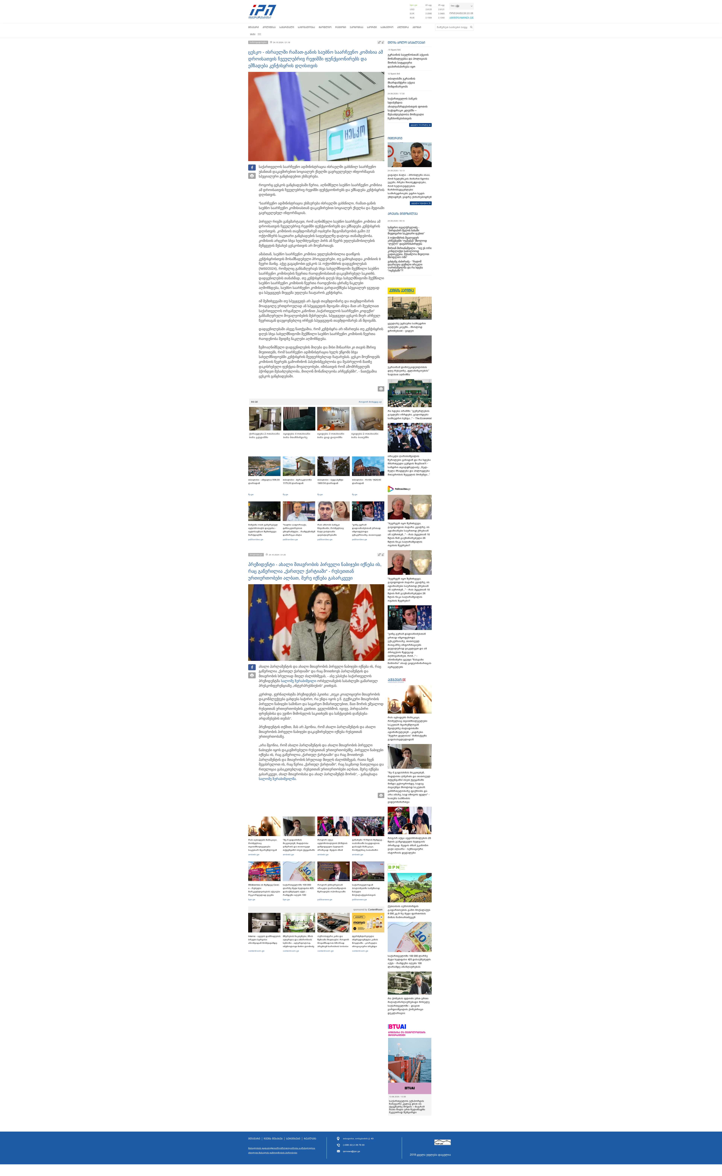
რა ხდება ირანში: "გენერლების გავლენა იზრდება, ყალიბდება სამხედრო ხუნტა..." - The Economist (410, 415)
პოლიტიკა (269, 27)
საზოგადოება (306, 27)
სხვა (252, 34)
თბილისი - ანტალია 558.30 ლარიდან (264, 481)
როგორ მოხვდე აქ (370, 402)
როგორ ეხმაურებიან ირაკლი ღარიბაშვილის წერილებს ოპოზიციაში (331, 888)
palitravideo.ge (255, 539)
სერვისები (293, 1138)
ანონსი (417, 27)
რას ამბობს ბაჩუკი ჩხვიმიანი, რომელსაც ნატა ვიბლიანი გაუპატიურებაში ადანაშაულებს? (330, 531)
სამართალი (286, 27)
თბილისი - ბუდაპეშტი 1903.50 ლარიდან (330, 481)
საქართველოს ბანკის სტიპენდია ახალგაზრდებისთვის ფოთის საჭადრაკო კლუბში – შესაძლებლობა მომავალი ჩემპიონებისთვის (408, 108)
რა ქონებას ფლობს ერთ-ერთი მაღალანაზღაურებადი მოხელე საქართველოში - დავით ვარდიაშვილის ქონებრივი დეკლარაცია (409, 1006)
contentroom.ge (256, 951)
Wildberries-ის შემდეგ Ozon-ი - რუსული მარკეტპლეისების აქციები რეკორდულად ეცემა (264, 890)
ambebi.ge (253, 854)
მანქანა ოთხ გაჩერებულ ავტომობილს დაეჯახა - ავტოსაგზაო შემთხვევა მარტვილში (263, 529)
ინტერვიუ (395, 138)
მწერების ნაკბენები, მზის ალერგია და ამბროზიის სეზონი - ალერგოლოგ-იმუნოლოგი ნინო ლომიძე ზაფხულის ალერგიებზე (298, 943)
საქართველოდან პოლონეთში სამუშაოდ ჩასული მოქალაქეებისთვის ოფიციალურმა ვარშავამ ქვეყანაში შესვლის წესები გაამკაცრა (367, 895)
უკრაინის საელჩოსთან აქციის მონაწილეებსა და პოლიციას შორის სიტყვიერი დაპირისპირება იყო (408, 60)
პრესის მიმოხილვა (403, 214)
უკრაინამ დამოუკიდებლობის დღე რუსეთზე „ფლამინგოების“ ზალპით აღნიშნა (408, 371)
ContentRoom (375, 909)
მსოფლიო (325, 27)
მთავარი (253, 27)
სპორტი (372, 27)
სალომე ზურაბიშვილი (298, 681)
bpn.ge (413, 5)
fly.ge (250, 494)
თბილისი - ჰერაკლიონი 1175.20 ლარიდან (297, 481)
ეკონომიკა (356, 27)
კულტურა (403, 27)
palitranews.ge (324, 899)
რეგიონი (340, 27)
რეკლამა (310, 1138)
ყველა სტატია (419, 203)
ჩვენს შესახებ (273, 1138)
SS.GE (254, 402)
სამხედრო (387, 27)
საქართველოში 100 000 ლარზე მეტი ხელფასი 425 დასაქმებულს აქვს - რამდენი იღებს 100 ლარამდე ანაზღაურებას (298, 892)
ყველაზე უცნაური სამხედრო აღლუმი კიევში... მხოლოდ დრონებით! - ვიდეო (407, 327)
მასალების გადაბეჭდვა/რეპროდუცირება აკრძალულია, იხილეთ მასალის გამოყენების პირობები (281, 1150)
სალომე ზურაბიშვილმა (277, 779)
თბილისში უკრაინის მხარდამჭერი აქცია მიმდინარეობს (401, 82)
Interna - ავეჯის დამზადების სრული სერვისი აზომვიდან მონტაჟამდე (264, 939)
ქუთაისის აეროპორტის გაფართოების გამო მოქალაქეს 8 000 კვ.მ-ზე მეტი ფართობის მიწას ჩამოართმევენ (409, 912)
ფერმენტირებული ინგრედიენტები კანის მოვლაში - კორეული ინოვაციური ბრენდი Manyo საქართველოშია (366, 943)
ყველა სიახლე (419, 124)
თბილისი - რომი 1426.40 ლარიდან (366, 481)
